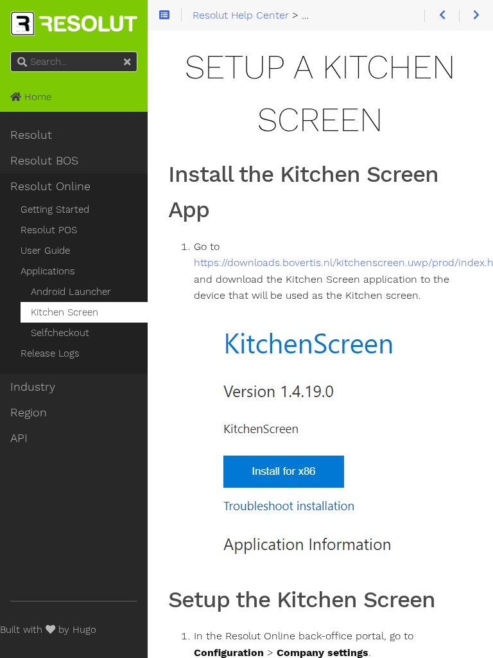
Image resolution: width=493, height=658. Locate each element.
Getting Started (55, 209)
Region (28, 412)
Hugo (84, 630)
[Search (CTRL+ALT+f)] (22, 62)
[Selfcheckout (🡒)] (476, 16)
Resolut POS (49, 230)
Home (36, 97)
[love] (50, 630)
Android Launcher (71, 292)
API (19, 438)
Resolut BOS (44, 160)
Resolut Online (50, 186)
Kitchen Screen (64, 312)
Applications (48, 271)
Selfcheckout (60, 333)
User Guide (45, 250)
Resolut (31, 135)
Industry (32, 386)
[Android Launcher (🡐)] (441, 16)
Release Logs (50, 353)
